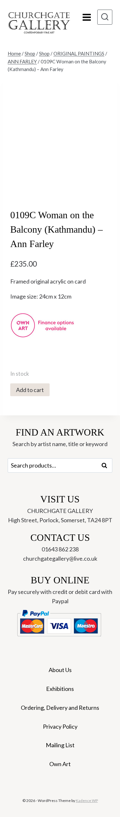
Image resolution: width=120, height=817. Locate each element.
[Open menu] (86, 17)
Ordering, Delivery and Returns (60, 707)
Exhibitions (60, 688)
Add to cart (30, 389)
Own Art (60, 763)
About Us (60, 669)
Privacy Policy (60, 726)
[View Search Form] (104, 17)
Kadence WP (87, 800)
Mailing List (60, 745)
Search (106, 465)
